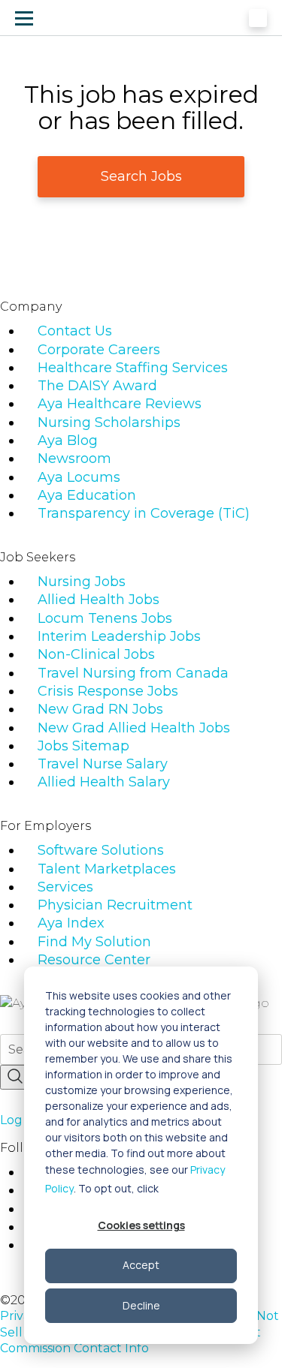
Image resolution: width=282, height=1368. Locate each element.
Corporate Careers (99, 349)
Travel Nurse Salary (103, 764)
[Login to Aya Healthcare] (258, 18)
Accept (141, 1265)
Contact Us (75, 331)
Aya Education (87, 495)
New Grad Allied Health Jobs (134, 728)
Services (65, 887)
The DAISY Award (97, 385)
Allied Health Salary (104, 782)
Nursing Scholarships (109, 422)
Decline (141, 1305)
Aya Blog (68, 440)
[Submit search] (15, 1077)
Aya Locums (79, 477)
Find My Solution (94, 942)
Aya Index (71, 923)
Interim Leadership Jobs (119, 636)
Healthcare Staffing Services (133, 367)
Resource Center (94, 960)
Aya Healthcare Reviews (120, 403)
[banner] (70, 18)
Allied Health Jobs (98, 599)
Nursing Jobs (82, 581)
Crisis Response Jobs (108, 691)
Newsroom (74, 458)
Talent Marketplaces (107, 869)
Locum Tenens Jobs (105, 618)
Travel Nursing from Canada (133, 673)
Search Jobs (141, 176)
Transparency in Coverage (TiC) (144, 513)
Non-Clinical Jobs (96, 654)
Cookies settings (141, 1225)
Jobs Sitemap (83, 746)
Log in (18, 1120)
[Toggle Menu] (24, 18)
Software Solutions (101, 850)
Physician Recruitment (115, 905)
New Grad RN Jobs (100, 709)
